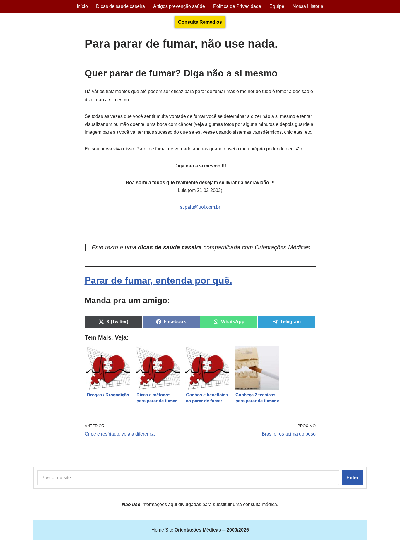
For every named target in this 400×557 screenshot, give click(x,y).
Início (82, 6)
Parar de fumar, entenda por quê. (158, 280)
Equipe (276, 6)
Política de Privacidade (237, 6)
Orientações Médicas (85, 549)
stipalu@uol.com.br (200, 207)
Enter (352, 477)
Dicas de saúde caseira (120, 6)
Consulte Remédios (200, 22)
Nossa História (308, 6)
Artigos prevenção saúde (179, 6)
